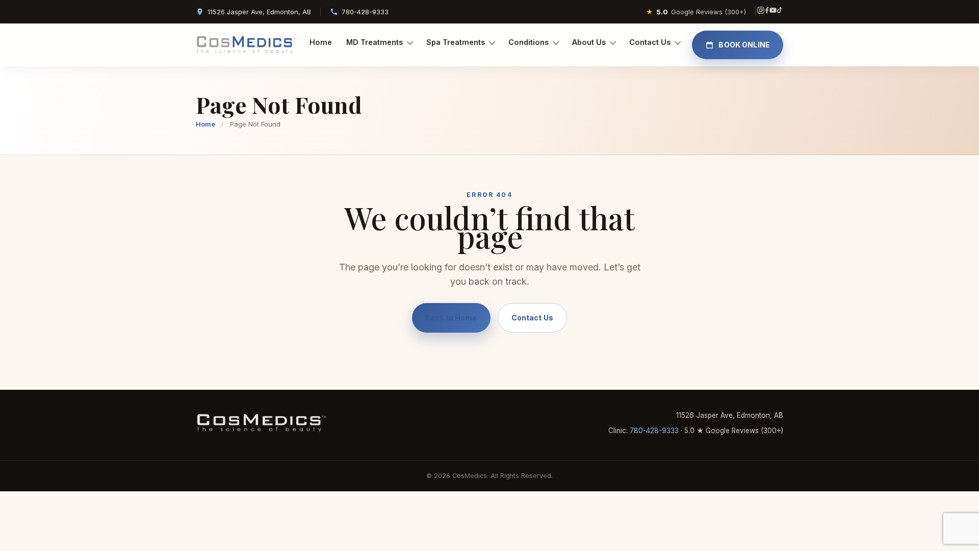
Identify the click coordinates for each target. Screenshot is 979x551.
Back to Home (451, 317)
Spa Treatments (455, 42)
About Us (589, 42)
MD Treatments (374, 42)
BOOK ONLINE (744, 44)
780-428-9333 (365, 12)
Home (321, 42)
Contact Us (650, 42)
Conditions (528, 42)
